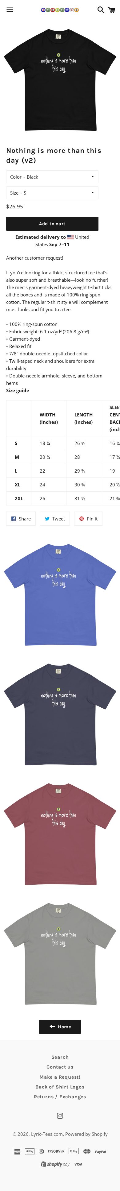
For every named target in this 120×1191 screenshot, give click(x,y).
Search (60, 1057)
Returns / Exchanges (60, 1097)
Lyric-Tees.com (47, 1134)
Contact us (60, 1067)
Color (16, 177)
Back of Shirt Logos (59, 1087)
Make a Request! (60, 1077)
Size (14, 193)
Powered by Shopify (86, 1134)
